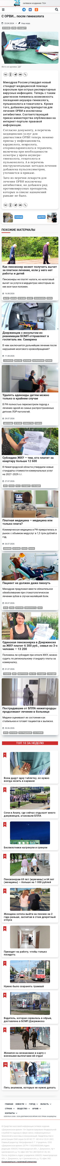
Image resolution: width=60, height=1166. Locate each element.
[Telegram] (15, 74)
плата (49, 298)
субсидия (36, 486)
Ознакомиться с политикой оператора (19, 1162)
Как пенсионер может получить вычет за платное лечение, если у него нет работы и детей (29, 270)
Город (32, 1104)
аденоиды (8, 423)
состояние (38, 733)
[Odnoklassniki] (10, 74)
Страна (8, 1109)
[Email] (20, 74)
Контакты (10, 1113)
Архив (35, 1109)
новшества (28, 423)
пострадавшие (25, 733)
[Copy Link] (25, 74)
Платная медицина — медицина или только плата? (27, 522)
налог (29, 298)
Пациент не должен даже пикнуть (26, 583)
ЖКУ (5, 486)
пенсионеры (39, 298)
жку (14, 674)
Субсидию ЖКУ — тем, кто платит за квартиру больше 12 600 (28, 459)
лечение (6, 28)
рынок (31, 548)
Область (44, 1104)
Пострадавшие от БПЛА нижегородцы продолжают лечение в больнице (29, 710)
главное (7, 674)
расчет (33, 674)
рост (18, 486)
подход (38, 423)
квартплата (23, 674)
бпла (6, 733)
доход (13, 298)
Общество (22, 1109)
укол (40, 608)
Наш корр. (25, 23)
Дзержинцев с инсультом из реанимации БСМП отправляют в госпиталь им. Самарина (25, 336)
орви (14, 28)
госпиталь (8, 360)
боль (6, 608)
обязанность (30, 608)
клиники (7, 548)
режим (49, 360)
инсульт (18, 360)
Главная (9, 1104)
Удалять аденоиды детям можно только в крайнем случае (25, 396)
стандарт (22, 28)
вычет (6, 298)
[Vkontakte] (5, 74)
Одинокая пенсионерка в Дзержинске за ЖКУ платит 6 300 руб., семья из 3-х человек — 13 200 (30, 646)
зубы (12, 608)
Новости (20, 1104)
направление (38, 360)
